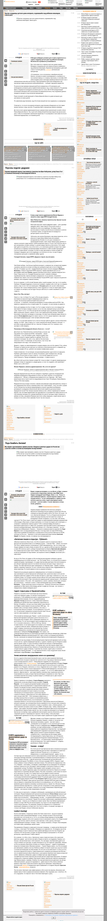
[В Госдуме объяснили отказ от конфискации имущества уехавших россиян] (81, 123)
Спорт (61, 8)
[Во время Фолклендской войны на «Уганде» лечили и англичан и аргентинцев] (48, 129)
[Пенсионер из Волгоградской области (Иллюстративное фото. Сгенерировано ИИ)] (63, 333)
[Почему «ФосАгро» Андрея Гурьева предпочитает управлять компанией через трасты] (81, 205)
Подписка (30, 4)
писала (25, 865)
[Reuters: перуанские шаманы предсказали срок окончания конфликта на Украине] (81, 93)
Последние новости (89, 11)
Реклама (37, 4)
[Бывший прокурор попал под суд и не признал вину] (81, 136)
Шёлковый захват (98, 4)
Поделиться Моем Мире (5, 66)
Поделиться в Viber (5, 78)
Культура (68, 8)
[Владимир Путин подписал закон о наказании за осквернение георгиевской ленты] (81, 109)
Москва (75, 8)
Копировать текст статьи (5, 84)
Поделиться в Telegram (5, 81)
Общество (47, 8)
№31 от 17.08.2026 (32, 2)
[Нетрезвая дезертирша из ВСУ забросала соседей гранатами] (81, 227)
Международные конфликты (51, 507)
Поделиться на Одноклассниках (5, 71)
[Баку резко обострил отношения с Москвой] (10, 885)
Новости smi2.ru (8, 437)
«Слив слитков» (32, 663)
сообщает (48, 69)
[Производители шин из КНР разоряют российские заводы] (81, 310)
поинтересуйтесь (24, 867)
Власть (32, 8)
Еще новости (89, 69)
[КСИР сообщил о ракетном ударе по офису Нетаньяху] (63, 602)
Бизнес (55, 8)
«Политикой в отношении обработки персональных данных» (61, 915)
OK (53, 917)
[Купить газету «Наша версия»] (27, 2)
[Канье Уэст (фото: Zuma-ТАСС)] (63, 297)
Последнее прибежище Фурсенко (79, 5)
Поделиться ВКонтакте (5, 60)
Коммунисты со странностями (62, 5)
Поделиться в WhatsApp (5, 74)
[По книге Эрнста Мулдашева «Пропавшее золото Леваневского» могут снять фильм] (81, 188)
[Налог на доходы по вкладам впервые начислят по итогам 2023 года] (81, 150)
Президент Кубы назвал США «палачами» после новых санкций (18, 237)
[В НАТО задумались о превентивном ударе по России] (19, 727)
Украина (24, 8)
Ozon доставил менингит (17, 77)
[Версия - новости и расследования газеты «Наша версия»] (15, 4)
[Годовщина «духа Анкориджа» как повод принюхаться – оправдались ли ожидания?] (48, 414)
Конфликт (39, 8)
